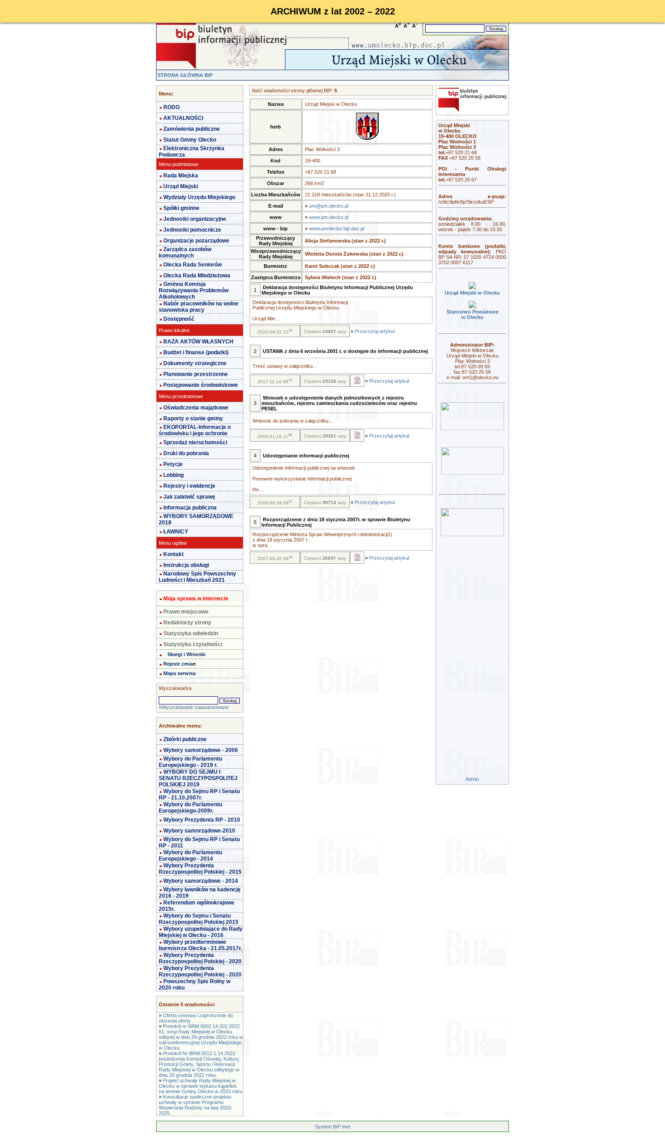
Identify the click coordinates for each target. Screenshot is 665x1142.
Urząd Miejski (180, 186)
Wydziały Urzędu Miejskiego (199, 197)
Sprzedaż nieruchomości (195, 442)
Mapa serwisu (179, 673)
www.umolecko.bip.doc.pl (336, 228)
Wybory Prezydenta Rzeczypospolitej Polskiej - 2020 (200, 958)
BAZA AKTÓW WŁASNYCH (198, 341)
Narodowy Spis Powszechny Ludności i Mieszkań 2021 (197, 577)
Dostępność (179, 319)
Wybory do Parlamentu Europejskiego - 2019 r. (190, 762)
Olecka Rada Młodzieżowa (196, 275)
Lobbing (173, 475)
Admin (472, 779)
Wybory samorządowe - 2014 (200, 881)
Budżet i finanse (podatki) (195, 352)
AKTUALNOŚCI (183, 118)
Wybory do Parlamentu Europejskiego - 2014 (190, 855)
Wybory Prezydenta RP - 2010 (201, 820)
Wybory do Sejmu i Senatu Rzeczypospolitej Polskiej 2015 (198, 919)
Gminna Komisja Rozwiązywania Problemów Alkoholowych (193, 290)
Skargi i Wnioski (186, 654)
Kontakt (173, 554)
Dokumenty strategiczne (195, 363)
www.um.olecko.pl (328, 217)
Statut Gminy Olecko (189, 140)
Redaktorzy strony (187, 622)
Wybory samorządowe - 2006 (200, 750)
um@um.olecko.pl (328, 206)
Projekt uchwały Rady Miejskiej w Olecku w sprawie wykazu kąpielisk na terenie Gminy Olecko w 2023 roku (200, 1086)
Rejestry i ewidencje (189, 486)
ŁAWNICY (175, 531)
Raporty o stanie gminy (193, 418)
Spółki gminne (181, 208)
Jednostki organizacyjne (194, 219)
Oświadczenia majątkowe (195, 407)
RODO (171, 107)
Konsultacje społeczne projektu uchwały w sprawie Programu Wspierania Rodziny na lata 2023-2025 (196, 1105)
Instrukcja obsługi (186, 565)
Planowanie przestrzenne (195, 374)
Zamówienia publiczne (191, 129)
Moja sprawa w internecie (195, 598)
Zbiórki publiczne (185, 739)
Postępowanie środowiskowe (200, 385)
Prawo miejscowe (186, 612)
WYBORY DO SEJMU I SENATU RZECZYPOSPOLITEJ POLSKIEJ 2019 (198, 778)
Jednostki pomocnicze (192, 230)
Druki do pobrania (186, 453)
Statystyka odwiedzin (190, 633)
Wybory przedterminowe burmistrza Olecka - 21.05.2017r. (200, 945)
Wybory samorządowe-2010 (199, 831)
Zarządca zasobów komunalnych (185, 252)
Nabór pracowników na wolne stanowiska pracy (198, 306)
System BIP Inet (332, 1126)
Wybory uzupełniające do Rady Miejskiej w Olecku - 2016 (200, 932)
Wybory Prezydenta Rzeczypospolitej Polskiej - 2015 (200, 868)
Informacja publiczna (190, 507)
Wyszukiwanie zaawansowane (195, 707)
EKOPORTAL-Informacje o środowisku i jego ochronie (195, 430)
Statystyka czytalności (192, 644)
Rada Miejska (180, 175)
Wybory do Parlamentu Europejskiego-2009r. (190, 807)
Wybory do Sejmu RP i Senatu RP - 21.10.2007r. (199, 794)
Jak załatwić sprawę (189, 497)
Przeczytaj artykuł (374, 331)
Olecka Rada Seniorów (192, 265)
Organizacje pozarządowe (196, 241)
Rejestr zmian (179, 663)
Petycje (173, 464)
